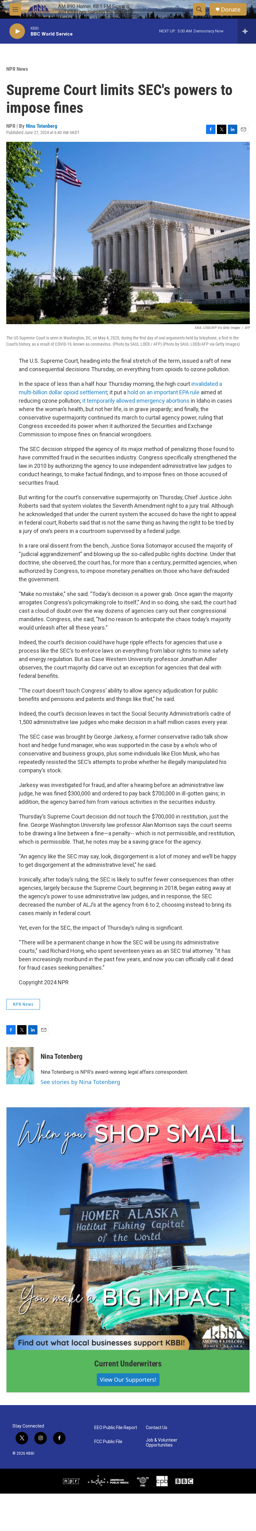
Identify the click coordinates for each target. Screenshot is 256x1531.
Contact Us (156, 1427)
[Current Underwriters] (128, 1228)
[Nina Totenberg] (20, 1065)
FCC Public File (108, 1441)
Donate (230, 9)
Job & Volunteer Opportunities (161, 1442)
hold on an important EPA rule (163, 392)
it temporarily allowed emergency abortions (136, 400)
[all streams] (247, 31)
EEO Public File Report (115, 1427)
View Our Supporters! (128, 1379)
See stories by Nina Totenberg (80, 1082)
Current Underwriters (128, 1363)
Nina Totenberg (41, 126)
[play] (17, 31)
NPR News (17, 69)
